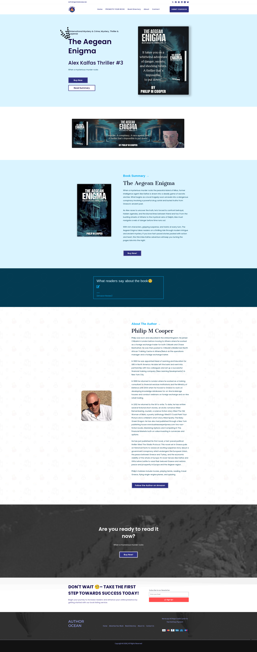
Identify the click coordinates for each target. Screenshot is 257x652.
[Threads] (185, 2)
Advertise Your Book (116, 626)
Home (105, 626)
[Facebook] (176, 2)
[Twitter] (173, 2)
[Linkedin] (182, 2)
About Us (141, 626)
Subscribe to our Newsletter (159, 590)
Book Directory (130, 626)
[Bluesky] (188, 2)
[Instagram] (179, 2)
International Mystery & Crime (85, 31)
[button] (179, 9)
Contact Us (150, 626)
